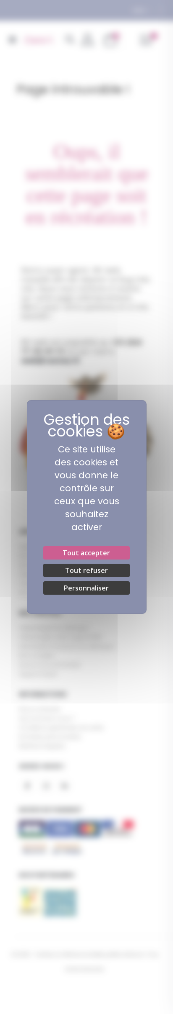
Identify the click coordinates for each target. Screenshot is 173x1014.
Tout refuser (86, 570)
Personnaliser (86, 588)
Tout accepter (86, 552)
